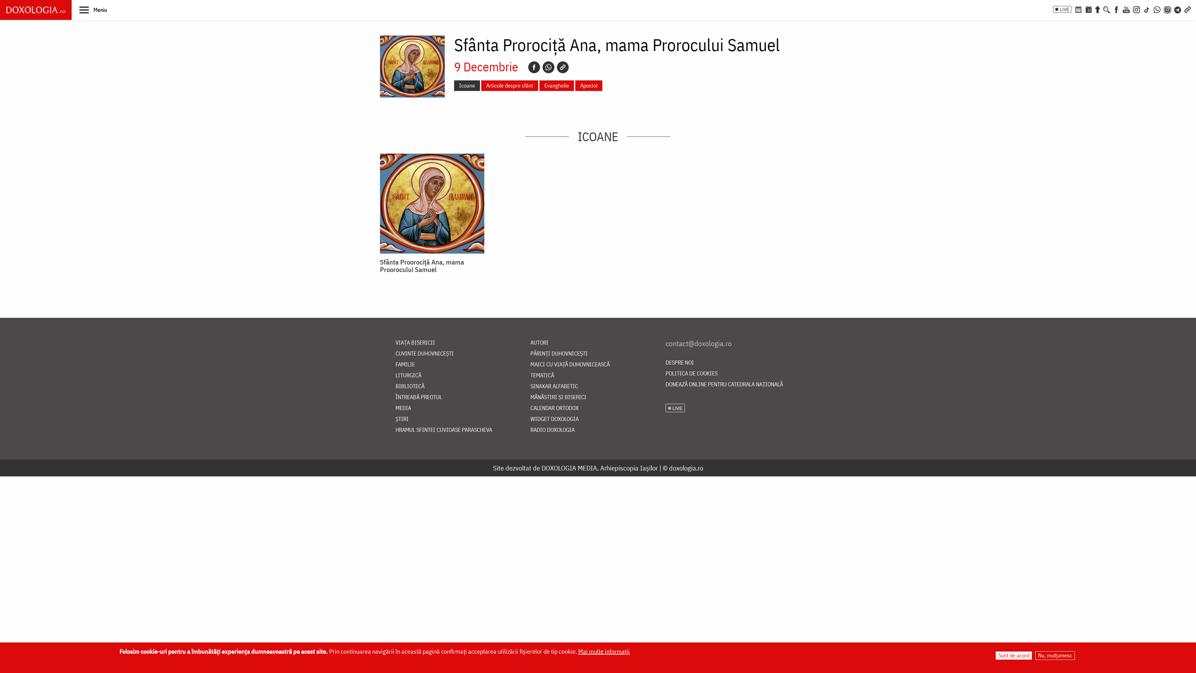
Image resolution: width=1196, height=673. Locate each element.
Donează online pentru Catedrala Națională (724, 384)
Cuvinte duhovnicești (425, 354)
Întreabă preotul (419, 397)
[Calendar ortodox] (1078, 9)
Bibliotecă (410, 386)
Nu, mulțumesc (1055, 655)
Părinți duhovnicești (559, 354)
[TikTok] (1146, 9)
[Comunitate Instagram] (1167, 9)
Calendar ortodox (554, 408)
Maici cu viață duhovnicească (570, 364)
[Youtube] (1126, 9)
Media (403, 408)
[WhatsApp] (1157, 9)
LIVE (1064, 9)
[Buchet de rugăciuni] (1097, 9)
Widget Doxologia (554, 419)
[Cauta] (1106, 9)
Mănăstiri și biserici (558, 397)
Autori (539, 343)
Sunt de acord (1013, 655)
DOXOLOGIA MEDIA (569, 467)
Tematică (542, 375)
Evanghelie (556, 85)
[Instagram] (1136, 9)
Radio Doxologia (552, 430)
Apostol (588, 85)
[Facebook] (1116, 9)
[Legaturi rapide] (1187, 9)
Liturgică (408, 375)
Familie (405, 364)
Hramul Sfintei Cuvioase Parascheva (444, 430)
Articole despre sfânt (509, 85)
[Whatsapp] (548, 67)
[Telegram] (1178, 9)
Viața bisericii (415, 343)
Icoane (467, 85)
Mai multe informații (604, 651)
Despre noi (680, 363)
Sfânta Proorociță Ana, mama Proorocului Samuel (422, 265)
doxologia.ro (686, 467)
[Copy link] (563, 67)
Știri (402, 419)
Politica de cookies (692, 373)
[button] (93, 10)
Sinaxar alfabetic (554, 386)
